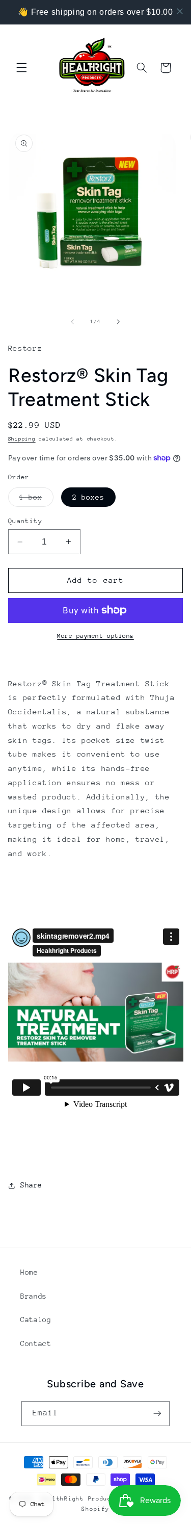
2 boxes (88, 497)
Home (29, 1272)
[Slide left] (72, 322)
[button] (21, 68)
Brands (33, 1296)
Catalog (35, 1319)
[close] (180, 11)
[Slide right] (118, 322)
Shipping (22, 439)
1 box (36, 500)
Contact (35, 1343)
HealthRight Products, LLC (90, 1498)
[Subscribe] (157, 1413)
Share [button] (31, 1185)
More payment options (95, 635)
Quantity (25, 521)
